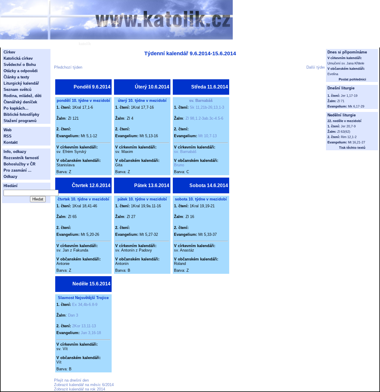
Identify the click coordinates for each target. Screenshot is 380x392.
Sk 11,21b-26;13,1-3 (207, 107)
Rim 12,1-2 (349, 137)
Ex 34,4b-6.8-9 (84, 304)
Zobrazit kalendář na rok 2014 (79, 389)
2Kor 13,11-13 (84, 326)
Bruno (179, 165)
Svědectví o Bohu (20, 64)
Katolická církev (18, 58)
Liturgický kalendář (21, 83)
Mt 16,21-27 (356, 142)
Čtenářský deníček (20, 102)
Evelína (332, 74)
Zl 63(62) (343, 131)
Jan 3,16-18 (91, 333)
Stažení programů (20, 120)
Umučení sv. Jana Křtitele (345, 63)
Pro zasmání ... (17, 170)
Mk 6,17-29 (356, 106)
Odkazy (10, 176)
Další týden (316, 67)
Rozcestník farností (21, 158)
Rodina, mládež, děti (23, 96)
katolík (85, 44)
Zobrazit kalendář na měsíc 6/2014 (84, 384)
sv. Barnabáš (201, 100)
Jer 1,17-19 (349, 95)
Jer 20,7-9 (348, 126)
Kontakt (11, 142)
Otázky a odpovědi (21, 71)
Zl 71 (340, 101)
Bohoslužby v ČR (19, 164)
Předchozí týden (68, 67)
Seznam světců (17, 89)
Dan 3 (73, 315)
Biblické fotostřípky (21, 114)
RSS (8, 136)
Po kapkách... (16, 108)
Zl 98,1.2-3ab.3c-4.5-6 (204, 118)
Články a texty (16, 77)
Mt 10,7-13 (207, 136)
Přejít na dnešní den (71, 380)
